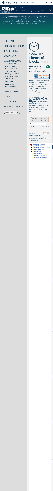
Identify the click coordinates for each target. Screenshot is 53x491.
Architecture (35, 135)
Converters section (38, 21)
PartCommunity (10, 86)
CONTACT (33, 2)
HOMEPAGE (9, 41)
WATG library (9, 81)
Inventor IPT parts (11, 69)
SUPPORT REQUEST (13, 106)
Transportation (34, 140)
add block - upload (11, 92)
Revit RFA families (11, 66)
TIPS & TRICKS (11, 51)
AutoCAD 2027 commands (16, 23)
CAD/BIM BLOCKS (12, 61)
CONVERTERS (10, 96)
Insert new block (40, 118)
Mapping (41, 137)
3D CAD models (10, 71)
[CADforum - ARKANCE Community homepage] (8, 10)
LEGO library (9, 84)
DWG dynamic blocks (12, 74)
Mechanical (33, 138)
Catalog (32, 133)
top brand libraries (11, 76)
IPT (46, 99)
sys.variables (34, 23)
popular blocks (35, 109)
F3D (30, 101)
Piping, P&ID (43, 138)
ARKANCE (23, 2)
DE (51, 2)
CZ (40, 2)
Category (36, 145)
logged (43, 120)
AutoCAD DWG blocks (13, 64)
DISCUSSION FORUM (14, 46)
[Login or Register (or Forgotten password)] (35, 12)
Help (33, 129)
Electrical (33, 137)
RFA (42, 99)
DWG (38, 99)
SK (43, 2)
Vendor (42, 145)
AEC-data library (11, 79)
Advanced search (43, 126)
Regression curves (20, 21)
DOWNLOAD (10, 56)
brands (32, 111)
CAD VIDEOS (10, 101)
